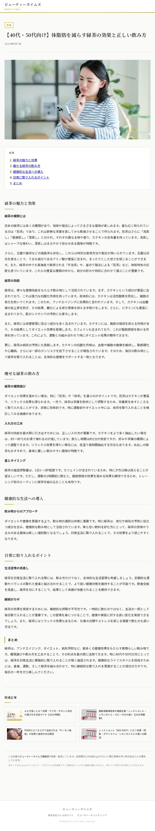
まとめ (17, 183)
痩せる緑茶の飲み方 (26, 165)
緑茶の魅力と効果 (25, 160)
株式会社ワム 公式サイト (61, 815)
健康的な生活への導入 (28, 171)
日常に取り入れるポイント (31, 177)
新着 (9, 25)
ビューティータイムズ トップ (92, 815)
